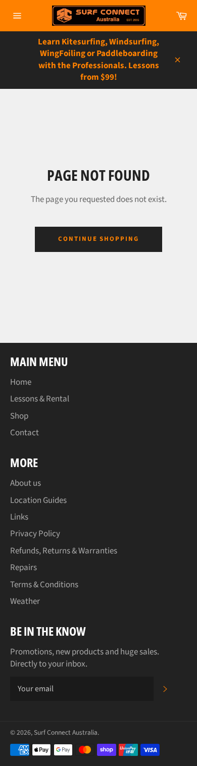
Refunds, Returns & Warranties (63, 551)
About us (25, 483)
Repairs (23, 567)
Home (20, 382)
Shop (19, 416)
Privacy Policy (35, 534)
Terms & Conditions (44, 585)
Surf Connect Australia (65, 732)
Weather (25, 601)
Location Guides (38, 500)
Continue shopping (98, 238)
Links (19, 517)
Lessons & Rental (39, 399)
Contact (24, 433)
